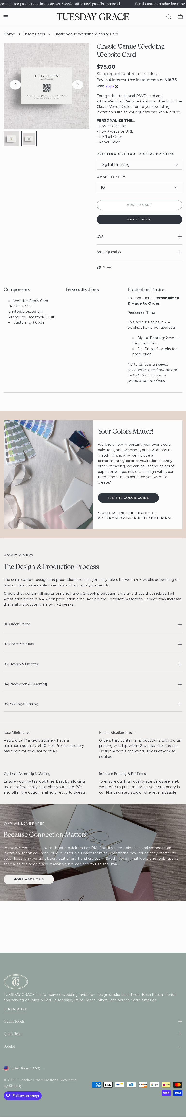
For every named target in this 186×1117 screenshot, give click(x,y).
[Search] (169, 17)
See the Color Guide (128, 498)
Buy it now (139, 219)
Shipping (105, 73)
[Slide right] (78, 85)
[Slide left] (15, 85)
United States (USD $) (25, 1068)
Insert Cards (34, 34)
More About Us (28, 879)
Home (9, 34)
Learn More (15, 1009)
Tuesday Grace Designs (37, 1080)
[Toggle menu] (5, 17)
